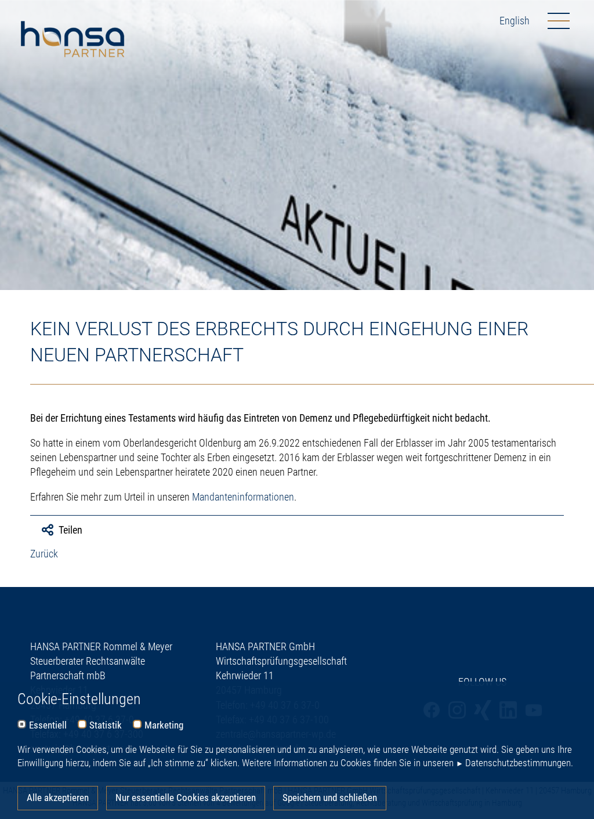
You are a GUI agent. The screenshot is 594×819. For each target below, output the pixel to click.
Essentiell (48, 725)
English (514, 21)
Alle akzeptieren (58, 797)
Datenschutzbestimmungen (518, 763)
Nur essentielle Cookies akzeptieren (185, 797)
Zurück (44, 554)
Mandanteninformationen (243, 497)
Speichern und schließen (329, 797)
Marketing (163, 725)
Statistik (105, 725)
